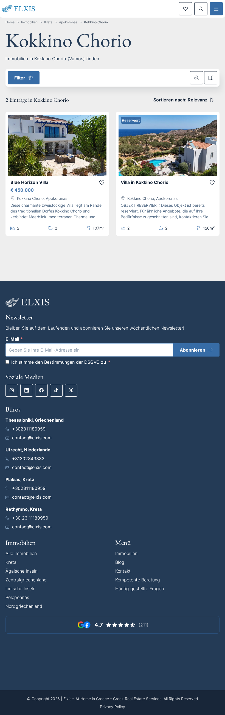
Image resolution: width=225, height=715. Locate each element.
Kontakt (123, 571)
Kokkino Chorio (96, 22)
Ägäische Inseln (21, 571)
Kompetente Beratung (137, 580)
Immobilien (29, 22)
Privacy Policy (112, 706)
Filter (19, 78)
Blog (119, 562)
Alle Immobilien (21, 553)
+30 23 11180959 (30, 518)
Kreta (48, 22)
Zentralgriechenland (26, 580)
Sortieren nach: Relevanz (180, 100)
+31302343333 (28, 458)
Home (10, 22)
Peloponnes (17, 597)
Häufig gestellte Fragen (139, 588)
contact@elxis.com (32, 437)
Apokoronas (68, 22)
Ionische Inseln (20, 588)
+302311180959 (29, 429)
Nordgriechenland (23, 606)
